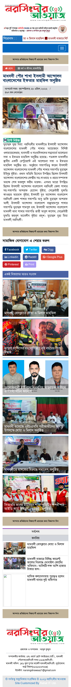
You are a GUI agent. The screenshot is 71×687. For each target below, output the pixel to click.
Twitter (32, 250)
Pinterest (13, 264)
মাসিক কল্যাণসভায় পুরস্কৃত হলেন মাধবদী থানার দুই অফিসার (45, 578)
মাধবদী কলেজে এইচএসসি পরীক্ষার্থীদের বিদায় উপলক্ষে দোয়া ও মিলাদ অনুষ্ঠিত (33, 428)
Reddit (32, 257)
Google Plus (54, 257)
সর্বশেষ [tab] (35, 532)
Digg (50, 250)
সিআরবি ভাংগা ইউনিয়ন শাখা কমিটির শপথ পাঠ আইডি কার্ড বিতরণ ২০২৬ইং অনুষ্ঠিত (34, 507)
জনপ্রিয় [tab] (35, 538)
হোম (10, 68)
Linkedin (12, 257)
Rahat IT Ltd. (48, 683)
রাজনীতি (37, 68)
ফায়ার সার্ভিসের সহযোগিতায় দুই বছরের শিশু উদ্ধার (32, 350)
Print (31, 264)
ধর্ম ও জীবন (26, 68)
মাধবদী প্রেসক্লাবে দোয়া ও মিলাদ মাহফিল (30, 313)
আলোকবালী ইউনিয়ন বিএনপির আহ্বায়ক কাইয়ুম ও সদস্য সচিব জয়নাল (35, 389)
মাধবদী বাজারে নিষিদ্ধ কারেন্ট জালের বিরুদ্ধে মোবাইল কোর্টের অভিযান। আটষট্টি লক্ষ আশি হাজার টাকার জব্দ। (46, 564)
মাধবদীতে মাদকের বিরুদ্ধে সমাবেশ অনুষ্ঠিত (31, 469)
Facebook (12, 250)
